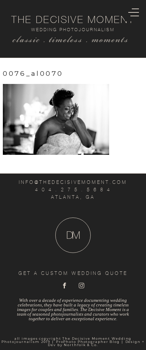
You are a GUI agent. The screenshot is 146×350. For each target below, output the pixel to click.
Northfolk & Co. (81, 345)
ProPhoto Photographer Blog (88, 342)
